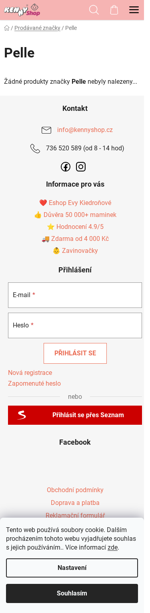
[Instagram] (81, 166)
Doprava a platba (75, 503)
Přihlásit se (75, 353)
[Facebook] (65, 166)
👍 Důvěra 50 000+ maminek (75, 215)
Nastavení (72, 568)
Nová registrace (30, 372)
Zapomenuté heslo (34, 383)
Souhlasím (72, 593)
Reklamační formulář (75, 515)
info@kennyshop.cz (85, 130)
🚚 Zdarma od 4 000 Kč (75, 238)
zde (113, 547)
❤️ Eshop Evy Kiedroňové (75, 203)
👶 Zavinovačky (75, 250)
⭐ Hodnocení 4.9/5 (75, 227)
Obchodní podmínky (75, 490)
